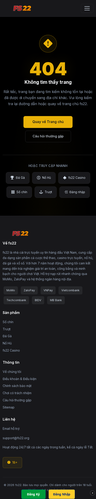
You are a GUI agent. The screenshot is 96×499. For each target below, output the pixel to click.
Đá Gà (20, 177)
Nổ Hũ (46, 177)
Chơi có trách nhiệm (17, 393)
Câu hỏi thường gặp (48, 136)
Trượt (48, 192)
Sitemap (9, 407)
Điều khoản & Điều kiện (19, 379)
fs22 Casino (77, 177)
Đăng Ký (33, 494)
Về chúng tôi (12, 372)
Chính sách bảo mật (17, 386)
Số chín (22, 192)
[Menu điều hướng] (87, 8)
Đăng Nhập (61, 494)
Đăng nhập (77, 192)
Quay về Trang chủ (48, 122)
